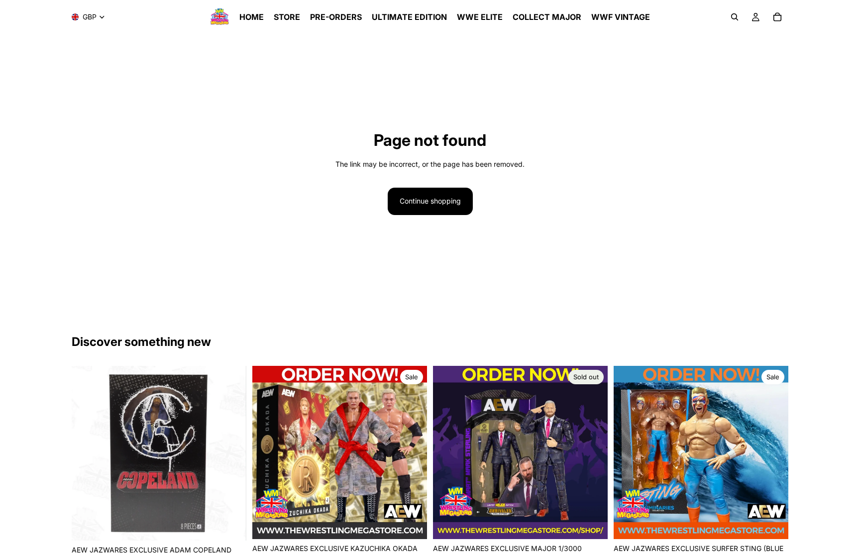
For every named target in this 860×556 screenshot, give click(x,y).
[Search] (735, 17)
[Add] (231, 525)
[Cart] (777, 17)
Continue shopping (430, 201)
